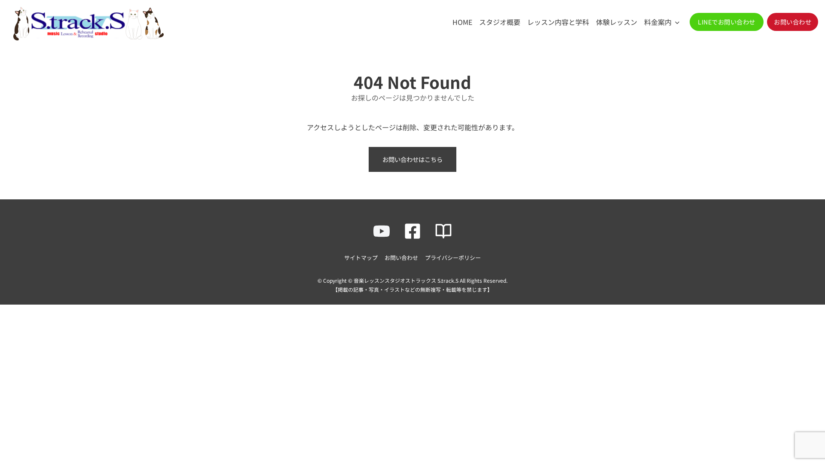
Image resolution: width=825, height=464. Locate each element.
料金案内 (658, 22)
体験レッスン (616, 22)
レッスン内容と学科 (558, 22)
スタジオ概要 (499, 22)
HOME (462, 22)
